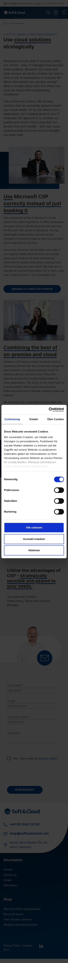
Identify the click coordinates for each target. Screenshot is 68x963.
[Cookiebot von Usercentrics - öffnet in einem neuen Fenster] (49, 409)
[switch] (59, 490)
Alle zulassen (34, 527)
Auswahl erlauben (34, 538)
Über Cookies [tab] (55, 419)
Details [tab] (33, 419)
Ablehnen (34, 550)
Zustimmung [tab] (12, 419)
